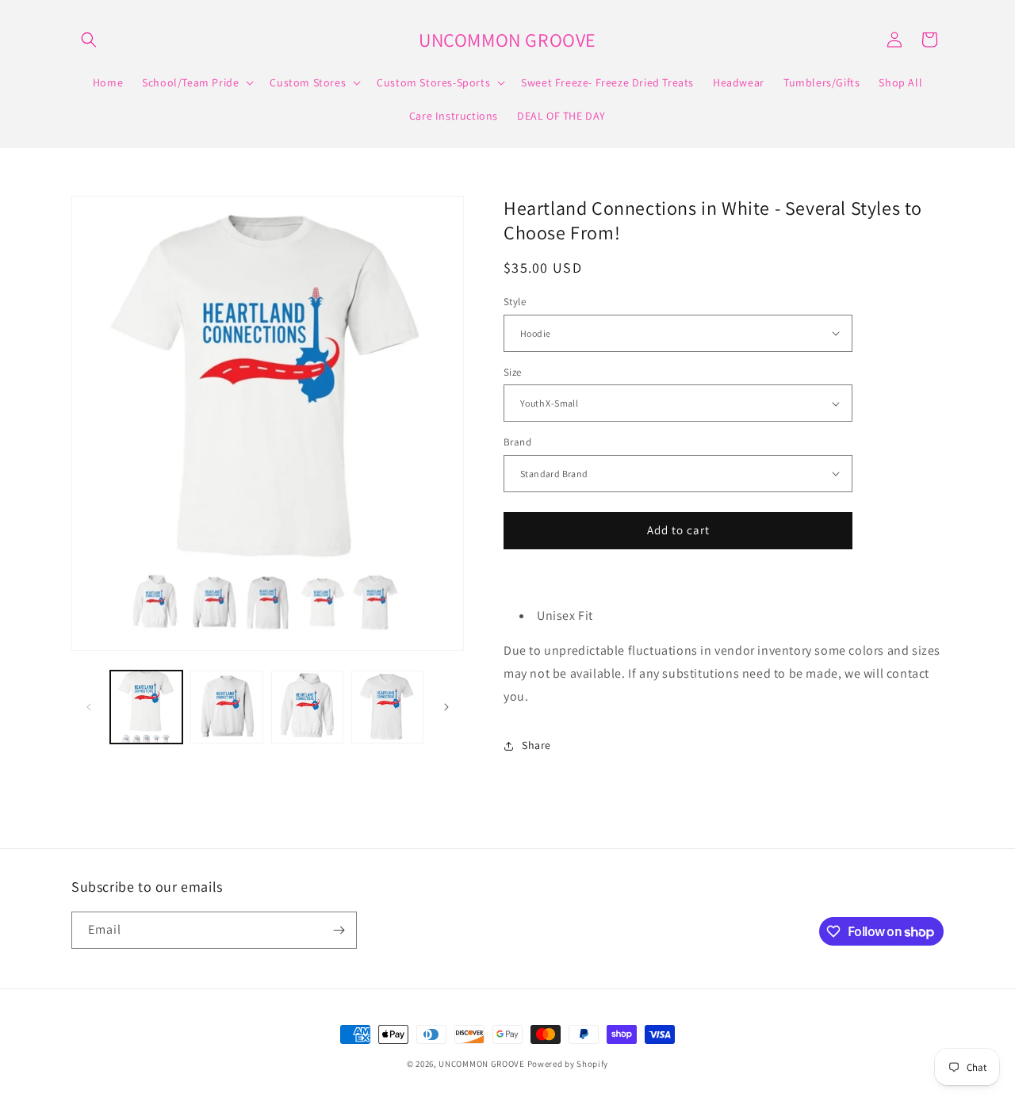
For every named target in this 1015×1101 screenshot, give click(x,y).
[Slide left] (88, 707)
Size (513, 372)
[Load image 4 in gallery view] (387, 707)
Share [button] (536, 745)
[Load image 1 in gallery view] (146, 707)
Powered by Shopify (568, 1063)
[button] (88, 39)
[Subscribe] (338, 930)
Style (515, 301)
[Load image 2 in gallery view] (226, 707)
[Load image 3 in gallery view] (307, 707)
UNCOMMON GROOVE (482, 1063)
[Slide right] (446, 707)
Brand (517, 442)
